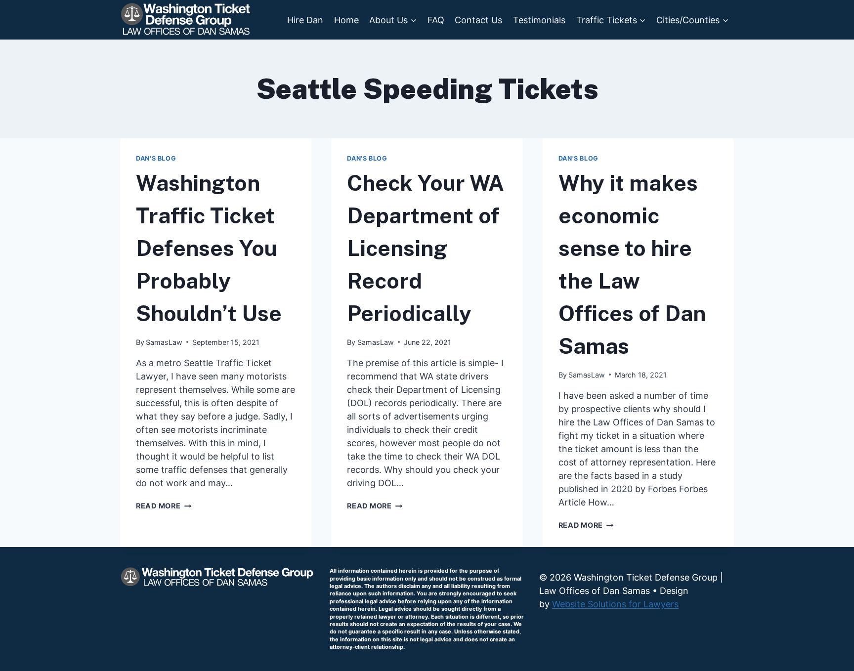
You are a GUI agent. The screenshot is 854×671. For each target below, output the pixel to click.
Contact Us (478, 20)
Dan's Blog (156, 158)
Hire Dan (305, 20)
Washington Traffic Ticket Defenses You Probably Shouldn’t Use (209, 248)
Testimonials (539, 20)
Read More (163, 506)
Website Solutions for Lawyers (615, 604)
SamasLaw (164, 342)
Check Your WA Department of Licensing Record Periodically (425, 248)
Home (346, 20)
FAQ (435, 20)
